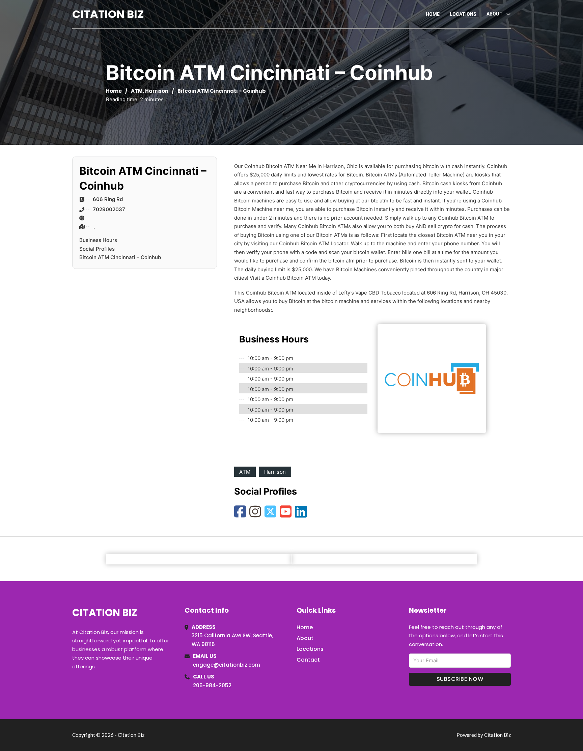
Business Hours (98, 240)
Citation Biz (108, 14)
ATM (137, 90)
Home (433, 14)
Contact (308, 660)
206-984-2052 (212, 685)
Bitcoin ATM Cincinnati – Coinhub (120, 257)
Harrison (156, 90)
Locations (463, 14)
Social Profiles (97, 249)
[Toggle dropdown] (508, 14)
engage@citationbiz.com (226, 664)
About (305, 638)
